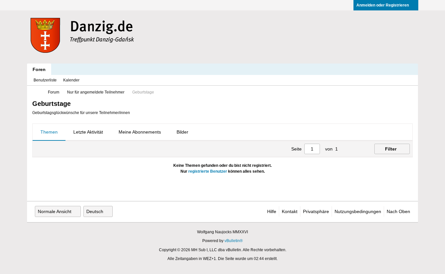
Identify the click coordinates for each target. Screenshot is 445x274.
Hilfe (271, 211)
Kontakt (289, 211)
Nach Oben (398, 211)
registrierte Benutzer (207, 171)
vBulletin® (233, 240)
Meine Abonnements (140, 132)
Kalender (71, 80)
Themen (49, 132)
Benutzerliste (45, 80)
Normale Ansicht (54, 211)
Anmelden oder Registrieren (382, 5)
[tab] (49, 132)
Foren (39, 69)
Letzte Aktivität (88, 132)
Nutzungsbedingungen (358, 211)
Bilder (182, 132)
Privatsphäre (316, 211)
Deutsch (94, 211)
